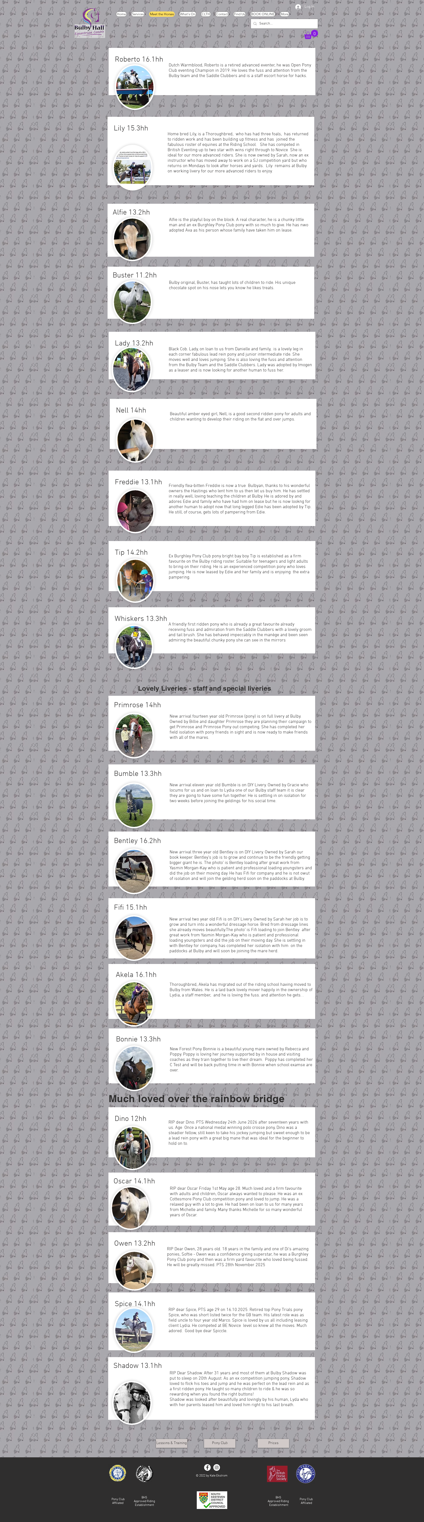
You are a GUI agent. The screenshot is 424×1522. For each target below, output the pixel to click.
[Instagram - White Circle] (216, 1467)
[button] (311, 34)
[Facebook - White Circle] (207, 1467)
